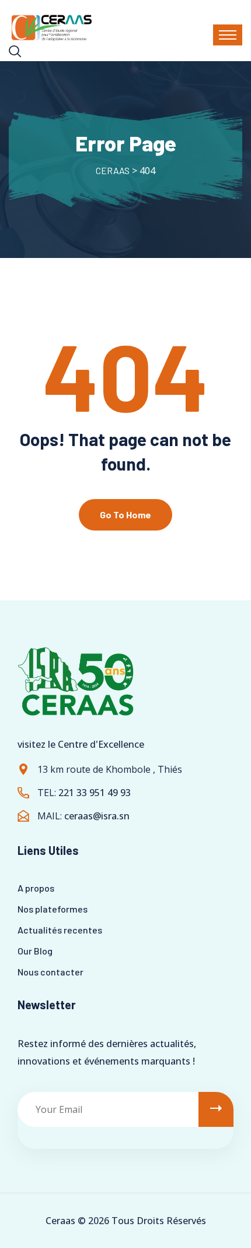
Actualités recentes (60, 929)
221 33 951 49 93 (94, 792)
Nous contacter (50, 971)
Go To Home (125, 514)
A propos (36, 887)
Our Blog (35, 950)
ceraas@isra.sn (97, 815)
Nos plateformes (53, 908)
